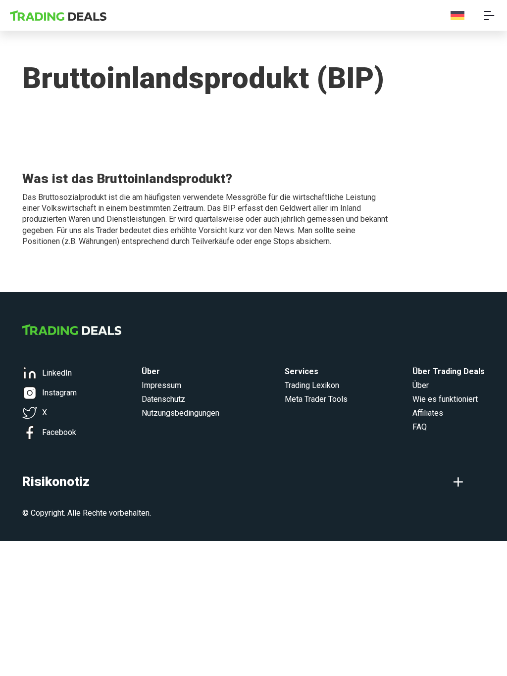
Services (301, 371)
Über (420, 385)
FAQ (419, 427)
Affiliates (427, 413)
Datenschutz (163, 399)
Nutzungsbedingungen (180, 413)
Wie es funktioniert (445, 399)
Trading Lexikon (312, 385)
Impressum (161, 385)
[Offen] (489, 15)
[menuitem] (457, 15)
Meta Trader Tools (316, 399)
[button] (253, 481)
